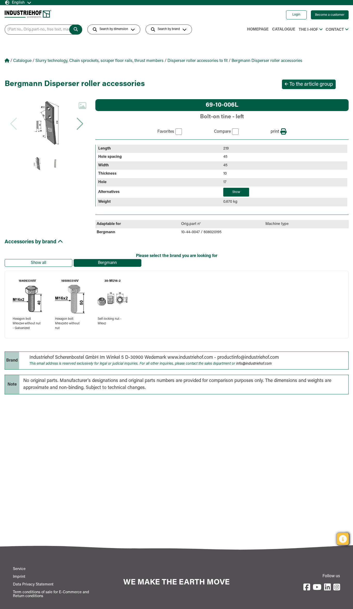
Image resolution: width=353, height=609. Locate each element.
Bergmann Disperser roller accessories (267, 61)
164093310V (27, 281)
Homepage (257, 30)
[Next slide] (79, 123)
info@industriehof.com (254, 364)
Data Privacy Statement (33, 585)
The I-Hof (308, 30)
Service (19, 569)
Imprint (19, 577)
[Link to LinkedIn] (327, 587)
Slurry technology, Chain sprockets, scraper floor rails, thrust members (99, 61)
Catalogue (283, 30)
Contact (335, 30)
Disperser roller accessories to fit (197, 61)
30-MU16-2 (112, 281)
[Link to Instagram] (336, 587)
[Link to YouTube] (317, 587)
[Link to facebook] (306, 587)
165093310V (70, 281)
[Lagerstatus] (342, 539)
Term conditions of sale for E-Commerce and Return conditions (51, 594)
